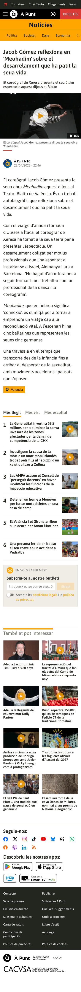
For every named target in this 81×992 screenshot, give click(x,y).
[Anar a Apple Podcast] (16, 847)
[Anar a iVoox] (6, 847)
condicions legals (45, 595)
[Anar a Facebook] (6, 839)
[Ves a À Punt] (23, 14)
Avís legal (48, 932)
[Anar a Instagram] (25, 839)
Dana (45, 35)
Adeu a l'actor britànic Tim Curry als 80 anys (18, 666)
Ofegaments (56, 4)
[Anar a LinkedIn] (25, 847)
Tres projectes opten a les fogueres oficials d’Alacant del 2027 (58, 755)
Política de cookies (55, 944)
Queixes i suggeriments (58, 909)
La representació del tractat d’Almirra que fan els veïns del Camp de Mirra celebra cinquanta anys (59, 671)
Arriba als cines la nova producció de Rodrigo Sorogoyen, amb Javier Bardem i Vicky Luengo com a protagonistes (19, 759)
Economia (63, 35)
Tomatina (18, 4)
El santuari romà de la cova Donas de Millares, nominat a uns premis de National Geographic (59, 803)
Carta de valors (13, 924)
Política (11, 35)
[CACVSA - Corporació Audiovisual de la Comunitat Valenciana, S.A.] (34, 969)
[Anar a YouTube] (44, 839)
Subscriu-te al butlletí (17, 916)
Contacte (9, 893)
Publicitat (48, 893)
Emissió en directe (15, 909)
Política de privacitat (17, 944)
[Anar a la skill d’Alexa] (9, 878)
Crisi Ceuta (36, 4)
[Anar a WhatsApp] (73, 839)
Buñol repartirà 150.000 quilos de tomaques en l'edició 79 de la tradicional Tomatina (58, 715)
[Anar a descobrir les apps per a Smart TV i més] (38, 878)
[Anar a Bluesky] (54, 839)
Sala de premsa (13, 901)
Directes (70, 14)
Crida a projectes (53, 916)
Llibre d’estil (50, 924)
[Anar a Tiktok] (35, 839)
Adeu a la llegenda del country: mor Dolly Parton (19, 713)
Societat (29, 35)
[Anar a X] (16, 839)
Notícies (40, 24)
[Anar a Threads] (63, 839)
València (17, 389)
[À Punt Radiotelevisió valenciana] (26, 958)
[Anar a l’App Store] (49, 866)
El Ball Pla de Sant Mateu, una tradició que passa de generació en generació (20, 803)
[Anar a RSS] (34, 847)
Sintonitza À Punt (53, 901)
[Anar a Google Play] (17, 866)
